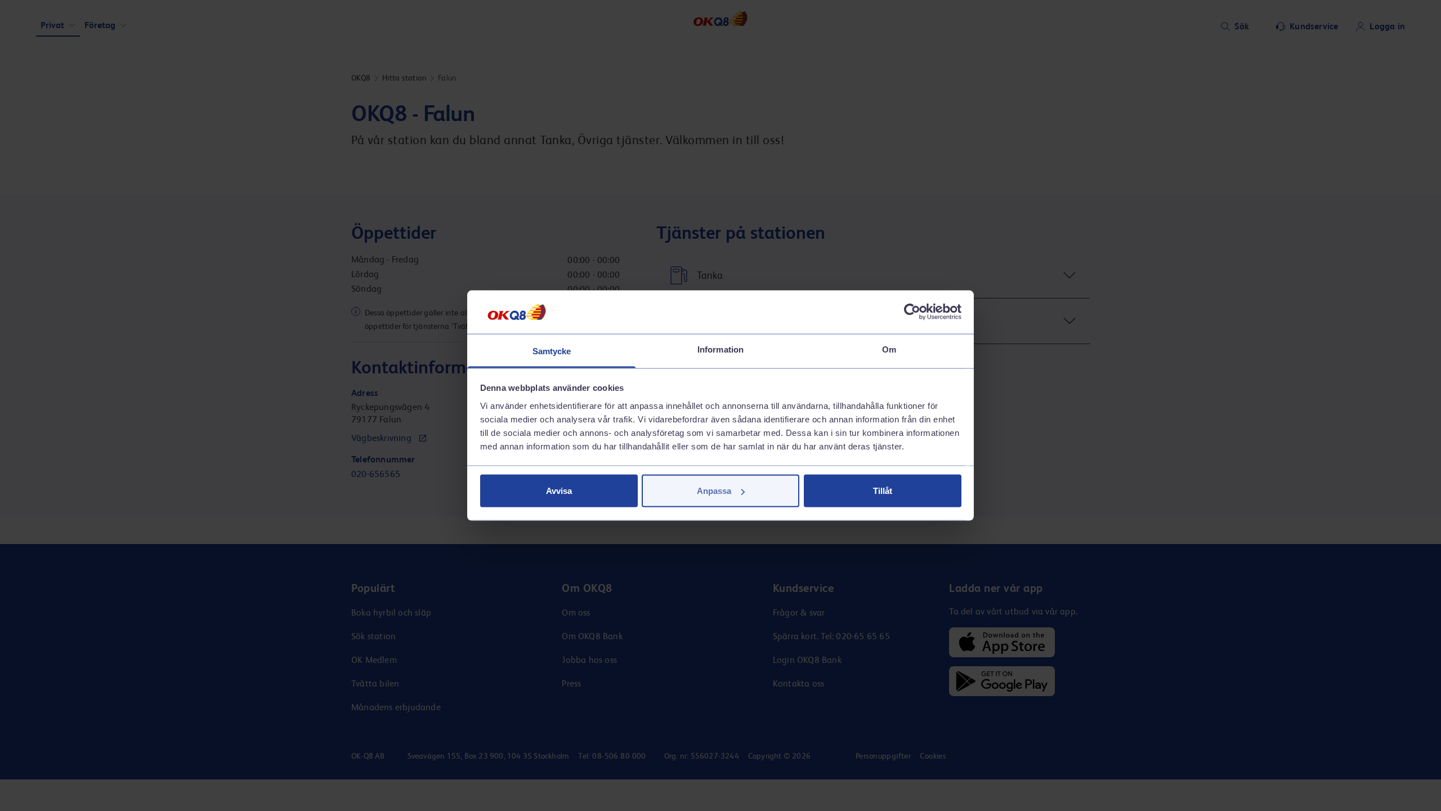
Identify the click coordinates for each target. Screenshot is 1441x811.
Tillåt (882, 491)
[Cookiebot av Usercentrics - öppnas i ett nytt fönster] (912, 312)
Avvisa (559, 491)
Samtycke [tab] (551, 350)
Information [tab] (720, 349)
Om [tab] (889, 349)
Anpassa (714, 491)
